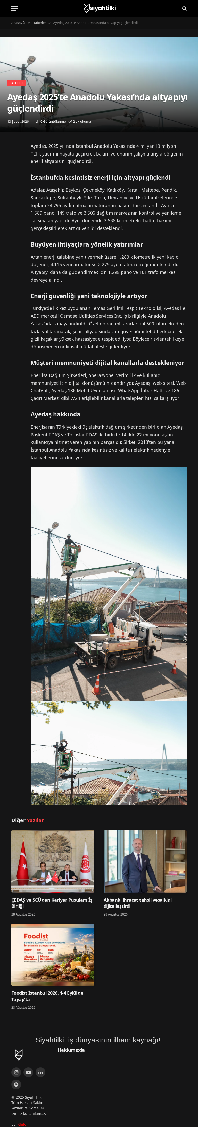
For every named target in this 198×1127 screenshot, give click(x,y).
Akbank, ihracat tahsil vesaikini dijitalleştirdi (138, 903)
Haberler (16, 83)
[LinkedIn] (16, 162)
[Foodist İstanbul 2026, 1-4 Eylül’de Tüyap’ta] (52, 955)
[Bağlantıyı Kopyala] (16, 175)
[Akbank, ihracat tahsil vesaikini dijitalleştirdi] (145, 861)
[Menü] (14, 8)
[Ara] (184, 8)
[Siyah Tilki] (99, 8)
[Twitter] (16, 149)
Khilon (23, 1124)
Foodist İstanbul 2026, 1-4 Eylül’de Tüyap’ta (47, 996)
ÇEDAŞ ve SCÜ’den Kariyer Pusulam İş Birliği (51, 903)
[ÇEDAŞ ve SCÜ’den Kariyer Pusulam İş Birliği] (52, 861)
